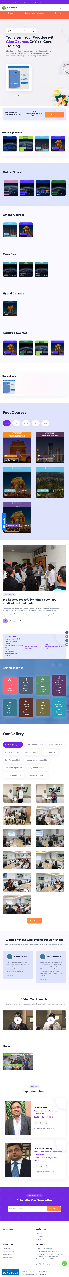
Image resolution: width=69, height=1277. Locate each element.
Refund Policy (7, 1257)
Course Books (9, 376)
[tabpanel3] (55, 745)
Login (60, 8)
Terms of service (8, 1251)
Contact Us (40, 1236)
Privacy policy (7, 1254)
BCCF (35, 13)
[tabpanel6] (31, 752)
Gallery (38, 1239)
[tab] (7, 423)
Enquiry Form (4, 521)
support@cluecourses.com (45, 1128)
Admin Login (7, 1248)
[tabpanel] (11, 188)
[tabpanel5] (12, 752)
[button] (18, 95)
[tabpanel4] (13, 745)
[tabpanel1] (49, 752)
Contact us (8, 2)
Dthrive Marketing (39, 1274)
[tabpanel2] (35, 745)
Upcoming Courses (12, 132)
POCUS (11, 13)
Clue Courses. (34, 1272)
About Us (39, 1233)
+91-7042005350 (46, 1248)
